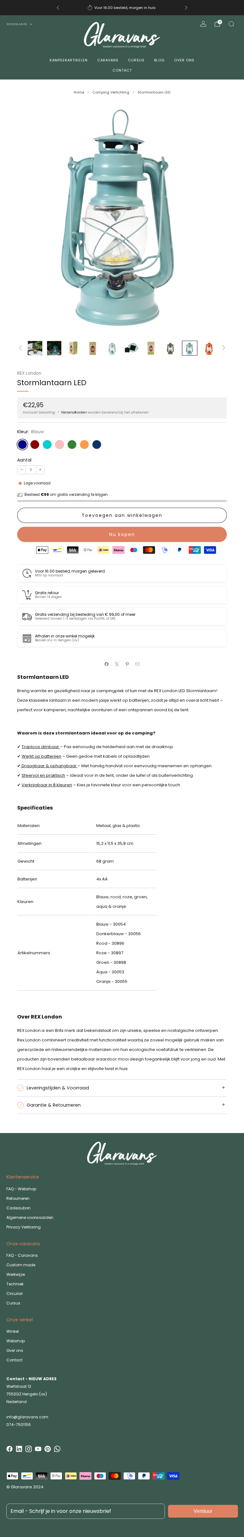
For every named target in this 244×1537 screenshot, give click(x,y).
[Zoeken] (231, 24)
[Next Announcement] (186, 7)
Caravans (108, 60)
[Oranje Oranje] (84, 444)
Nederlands (17, 24)
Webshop (15, 1341)
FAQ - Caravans (22, 1255)
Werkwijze (15, 1274)
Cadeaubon (18, 1208)
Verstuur (202, 1511)
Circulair (14, 1293)
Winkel (12, 1331)
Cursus (136, 60)
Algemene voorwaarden (29, 1217)
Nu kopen (122, 534)
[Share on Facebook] (107, 664)
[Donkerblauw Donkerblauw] (96, 444)
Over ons (184, 60)
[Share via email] (137, 664)
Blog (159, 60)
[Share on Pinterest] (127, 664)
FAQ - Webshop (21, 1189)
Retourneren (18, 1198)
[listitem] (122, 7)
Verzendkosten (74, 412)
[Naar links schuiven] (20, 348)
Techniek (15, 1284)
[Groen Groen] (72, 444)
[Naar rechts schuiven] (224, 348)
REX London (29, 373)
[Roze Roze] (59, 444)
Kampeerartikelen (69, 60)
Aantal (24, 460)
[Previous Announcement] (58, 7)
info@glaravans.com (27, 1417)
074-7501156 (18, 1424)
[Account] (203, 24)
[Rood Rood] (34, 444)
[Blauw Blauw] (22, 444)
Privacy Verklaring (23, 1227)
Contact (122, 70)
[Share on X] (117, 664)
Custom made (20, 1265)
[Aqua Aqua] (47, 444)
